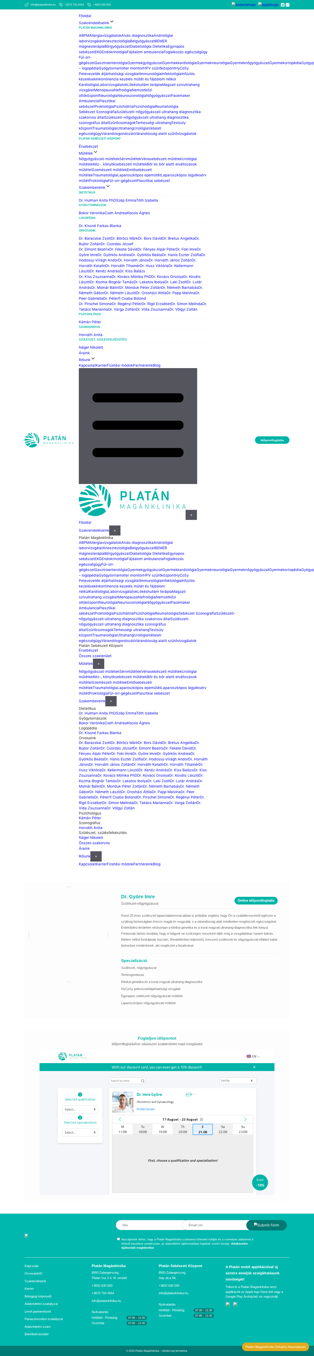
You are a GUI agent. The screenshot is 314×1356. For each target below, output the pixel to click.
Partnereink (143, 365)
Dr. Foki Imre (186, 249)
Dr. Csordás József (117, 244)
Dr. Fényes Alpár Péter (157, 249)
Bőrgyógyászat (117, 46)
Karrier (101, 365)
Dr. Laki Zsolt (175, 282)
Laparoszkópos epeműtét (139, 175)
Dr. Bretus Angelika (178, 238)
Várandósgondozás (118, 133)
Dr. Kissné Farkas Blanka (100, 226)
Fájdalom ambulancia (145, 52)
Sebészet (87, 112)
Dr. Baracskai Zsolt (95, 238)
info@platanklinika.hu (106, 1301)
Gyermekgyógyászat (144, 63)
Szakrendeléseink (94, 23)
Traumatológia (104, 128)
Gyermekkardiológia (179, 63)
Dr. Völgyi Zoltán (183, 309)
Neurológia (108, 95)
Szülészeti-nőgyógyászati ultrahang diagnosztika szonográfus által (134, 624)
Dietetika (160, 46)
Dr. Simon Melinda (186, 304)
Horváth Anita (91, 335)
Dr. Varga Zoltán (122, 309)
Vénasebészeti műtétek (161, 159)
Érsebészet (88, 146)
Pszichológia (144, 106)
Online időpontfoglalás (256, 900)
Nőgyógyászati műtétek (99, 159)
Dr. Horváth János (133, 260)
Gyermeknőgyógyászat (249, 63)
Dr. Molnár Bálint (105, 287)
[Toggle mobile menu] (138, 426)
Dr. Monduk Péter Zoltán (140, 287)
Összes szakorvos (94, 843)
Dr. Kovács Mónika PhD (131, 276)
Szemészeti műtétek (109, 170)
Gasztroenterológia (111, 63)
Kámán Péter (90, 322)
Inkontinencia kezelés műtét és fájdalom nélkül (136, 79)
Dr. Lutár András (184, 781)
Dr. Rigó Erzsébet (156, 304)
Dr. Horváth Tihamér (122, 266)
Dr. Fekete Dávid (123, 249)
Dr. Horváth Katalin (148, 764)
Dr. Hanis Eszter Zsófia (181, 255)
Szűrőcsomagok (121, 123)
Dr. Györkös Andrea (114, 255)
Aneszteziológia (116, 41)
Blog (156, 365)
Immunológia (151, 74)
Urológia (141, 128)
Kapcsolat (87, 365)
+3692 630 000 (102, 1285)
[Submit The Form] (266, 1225)
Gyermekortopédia (285, 63)
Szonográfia (106, 112)
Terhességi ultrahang (153, 123)
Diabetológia (141, 46)
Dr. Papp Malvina (181, 293)
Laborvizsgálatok (112, 85)
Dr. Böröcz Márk (124, 238)
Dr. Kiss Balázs (132, 271)
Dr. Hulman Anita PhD (97, 200)
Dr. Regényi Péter (127, 304)
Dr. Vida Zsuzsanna (152, 309)
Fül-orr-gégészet (122, 181)
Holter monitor (131, 68)
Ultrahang (125, 128)
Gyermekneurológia (213, 63)
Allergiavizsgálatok (105, 35)
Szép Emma (126, 200)
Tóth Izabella (147, 200)
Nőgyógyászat (158, 95)
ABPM (84, 35)
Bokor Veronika (92, 213)
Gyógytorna (109, 68)
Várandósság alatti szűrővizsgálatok (166, 133)
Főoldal (85, 16)
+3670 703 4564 (103, 1293)
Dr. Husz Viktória (154, 266)
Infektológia (172, 74)
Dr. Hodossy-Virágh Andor (165, 759)
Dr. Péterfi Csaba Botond (124, 298)
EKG (98, 52)
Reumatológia (166, 106)
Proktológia (104, 106)
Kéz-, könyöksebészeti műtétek (120, 164)
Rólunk (84, 360)
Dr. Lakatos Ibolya (149, 282)
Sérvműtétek (130, 159)
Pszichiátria (124, 106)
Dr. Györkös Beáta (146, 255)
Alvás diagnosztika (137, 35)
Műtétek (86, 153)
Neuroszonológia (131, 95)
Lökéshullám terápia (144, 85)
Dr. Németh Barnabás (179, 287)
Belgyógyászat (142, 41)
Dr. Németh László (120, 293)
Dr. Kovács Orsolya (167, 276)
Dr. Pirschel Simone (95, 304)
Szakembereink (92, 187)
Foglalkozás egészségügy (185, 52)
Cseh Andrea (116, 213)
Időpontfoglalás (272, 440)
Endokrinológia (114, 52)
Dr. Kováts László (184, 775)
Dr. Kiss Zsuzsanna (95, 276)
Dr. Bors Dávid (150, 238)
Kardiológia (88, 85)
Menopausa (104, 90)
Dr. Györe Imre (144, 753)
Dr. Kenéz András (105, 271)
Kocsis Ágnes (138, 213)
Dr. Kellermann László (120, 770)
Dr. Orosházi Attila (151, 293)
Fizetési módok (120, 365)
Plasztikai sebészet (153, 181)
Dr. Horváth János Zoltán (170, 260)
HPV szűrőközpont (159, 68)
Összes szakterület (95, 656)
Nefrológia (123, 90)
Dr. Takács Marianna (151, 803)
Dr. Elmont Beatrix (94, 249)
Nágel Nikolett (91, 347)
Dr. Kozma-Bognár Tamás (112, 282)
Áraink (84, 353)
